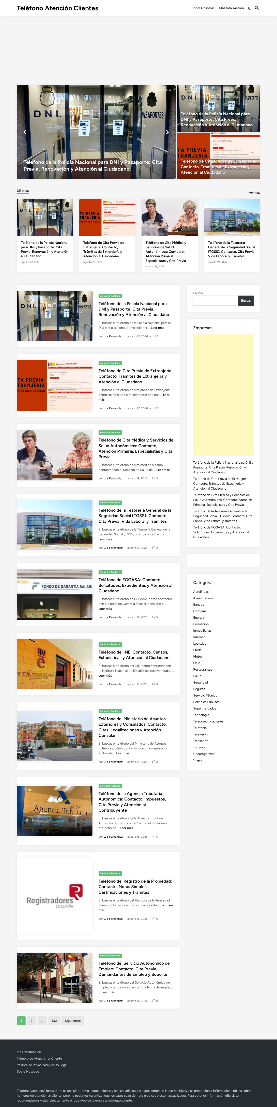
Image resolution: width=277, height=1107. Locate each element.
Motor (197, 656)
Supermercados (204, 708)
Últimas (23, 191)
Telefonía (200, 728)
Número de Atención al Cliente (39, 1058)
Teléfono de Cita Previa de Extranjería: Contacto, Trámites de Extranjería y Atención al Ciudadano (136, 376)
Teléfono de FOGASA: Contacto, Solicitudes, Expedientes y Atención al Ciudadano (135, 585)
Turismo (199, 747)
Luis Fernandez (113, 336)
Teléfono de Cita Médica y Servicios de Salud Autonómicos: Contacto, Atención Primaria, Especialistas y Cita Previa (166, 252)
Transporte (200, 741)
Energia (198, 617)
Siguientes (73, 1021)
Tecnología (201, 715)
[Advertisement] (138, 46)
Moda (197, 650)
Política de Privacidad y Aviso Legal (42, 1065)
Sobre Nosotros (203, 8)
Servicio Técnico (205, 695)
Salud (197, 676)
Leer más (157, 328)
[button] (157, 90)
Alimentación (203, 598)
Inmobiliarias (202, 630)
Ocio (196, 663)
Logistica (199, 643)
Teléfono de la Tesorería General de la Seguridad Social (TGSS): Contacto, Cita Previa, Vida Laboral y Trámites (135, 516)
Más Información (231, 8)
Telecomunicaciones (208, 721)
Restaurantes (202, 669)
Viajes (197, 760)
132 (54, 1021)
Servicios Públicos (110, 296)
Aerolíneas (200, 592)
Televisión (200, 734)
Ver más (254, 192)
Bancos (198, 605)
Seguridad (200, 682)
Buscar (198, 293)
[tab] (23, 190)
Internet (199, 637)
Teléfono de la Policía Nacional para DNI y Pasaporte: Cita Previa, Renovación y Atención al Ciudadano (134, 309)
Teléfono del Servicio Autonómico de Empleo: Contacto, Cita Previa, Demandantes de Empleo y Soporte (134, 969)
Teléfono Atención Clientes (57, 8)
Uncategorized (204, 754)
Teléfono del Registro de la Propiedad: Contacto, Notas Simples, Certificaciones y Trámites (135, 887)
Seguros (199, 689)
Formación (201, 624)
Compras (199, 611)
